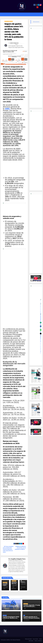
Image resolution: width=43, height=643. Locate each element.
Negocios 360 (7, 21)
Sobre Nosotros (31, 640)
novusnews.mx (23, 588)
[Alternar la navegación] (22, 14)
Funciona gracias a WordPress (5, 639)
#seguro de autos (19, 45)
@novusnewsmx (36, 21)
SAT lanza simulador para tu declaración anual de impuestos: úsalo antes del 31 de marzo (8, 549)
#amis (16, 44)
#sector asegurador (12, 45)
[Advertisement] (14, 169)
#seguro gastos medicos (19, 47)
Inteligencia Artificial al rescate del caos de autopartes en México (20, 548)
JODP (4, 588)
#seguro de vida (11, 47)
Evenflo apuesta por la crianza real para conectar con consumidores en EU (31, 618)
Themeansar (18, 639)
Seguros (11, 21)
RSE (24, 615)
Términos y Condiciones (38, 640)
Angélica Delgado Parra (14, 42)
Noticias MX (4, 603)
